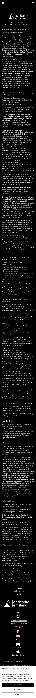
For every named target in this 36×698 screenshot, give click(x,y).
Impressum (19, 587)
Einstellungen (18, 689)
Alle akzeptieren (18, 684)
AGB (19, 594)
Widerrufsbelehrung (19, 620)
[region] (18, 682)
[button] (32, 2)
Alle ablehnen (18, 694)
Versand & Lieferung (19, 623)
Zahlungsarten (19, 626)
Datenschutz (19, 591)
